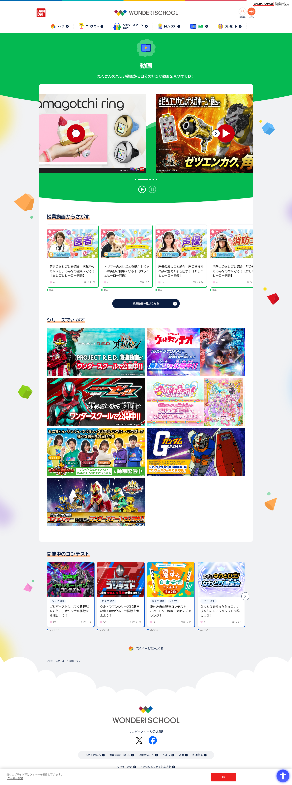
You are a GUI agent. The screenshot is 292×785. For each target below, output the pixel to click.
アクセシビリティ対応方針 (155, 767)
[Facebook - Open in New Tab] (153, 740)
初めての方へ (93, 755)
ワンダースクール (55, 661)
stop (152, 189)
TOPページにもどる (150, 648)
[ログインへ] (251, 11)
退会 (181, 755)
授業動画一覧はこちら (146, 303)
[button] (216, 133)
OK (223, 777)
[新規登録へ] (243, 11)
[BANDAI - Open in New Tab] (41, 12)
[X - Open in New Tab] (139, 740)
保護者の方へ (146, 755)
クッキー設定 (124, 767)
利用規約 (197, 755)
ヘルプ (166, 755)
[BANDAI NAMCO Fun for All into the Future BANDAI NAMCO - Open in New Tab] (271, 4)
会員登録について (119, 755)
